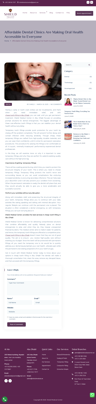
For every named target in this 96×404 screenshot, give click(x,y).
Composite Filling (62, 366)
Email (36, 298)
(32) (90, 88)
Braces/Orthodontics (63, 355)
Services (42, 13)
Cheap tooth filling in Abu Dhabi (17, 235)
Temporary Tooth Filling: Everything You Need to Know (77, 112)
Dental (8, 104)
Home (25, 13)
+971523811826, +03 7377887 (12, 368)
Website (10, 308)
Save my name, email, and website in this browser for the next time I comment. (31, 318)
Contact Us (60, 13)
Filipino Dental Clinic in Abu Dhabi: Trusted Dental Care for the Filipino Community (82, 101)
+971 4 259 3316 (80, 375)
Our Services (46, 362)
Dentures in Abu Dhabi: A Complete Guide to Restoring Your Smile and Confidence (81, 137)
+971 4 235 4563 (80, 359)
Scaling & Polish (62, 358)
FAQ (68, 13)
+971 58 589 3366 (81, 356)
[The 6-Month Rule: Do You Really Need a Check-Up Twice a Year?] (68, 124)
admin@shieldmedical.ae (35, 379)
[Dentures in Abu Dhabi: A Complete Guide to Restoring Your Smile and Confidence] (68, 137)
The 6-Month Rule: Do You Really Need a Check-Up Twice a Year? (81, 124)
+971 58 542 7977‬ (10, 2)
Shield (32, 104)
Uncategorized (69, 88)
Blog (51, 13)
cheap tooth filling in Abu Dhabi (17, 115)
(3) (91, 77)
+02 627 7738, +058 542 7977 (32, 370)
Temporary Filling (62, 362)
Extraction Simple (62, 369)
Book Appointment (84, 13)
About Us (33, 13)
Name (10, 298)
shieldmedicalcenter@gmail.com (28, 2)
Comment (11, 279)
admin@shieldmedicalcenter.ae (84, 353)
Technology (68, 83)
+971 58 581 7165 (81, 373)
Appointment (46, 366)
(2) (91, 83)
